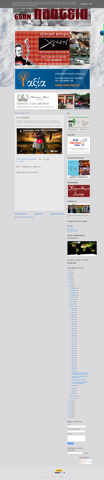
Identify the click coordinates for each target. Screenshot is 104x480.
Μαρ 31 (74, 310)
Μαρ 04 (74, 371)
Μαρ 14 (74, 348)
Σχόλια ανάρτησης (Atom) (27, 217)
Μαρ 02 (74, 390)
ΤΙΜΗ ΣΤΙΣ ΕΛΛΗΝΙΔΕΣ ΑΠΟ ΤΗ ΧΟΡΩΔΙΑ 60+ (79, 377)
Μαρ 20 (74, 335)
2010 (70, 417)
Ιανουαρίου (73, 398)
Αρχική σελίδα (38, 214)
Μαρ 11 (73, 355)
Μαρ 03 (74, 388)
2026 (70, 270)
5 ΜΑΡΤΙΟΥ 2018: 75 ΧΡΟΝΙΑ (78, 380)
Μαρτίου (72, 308)
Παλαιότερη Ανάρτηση (57, 214)
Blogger (61, 476)
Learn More (83, 4)
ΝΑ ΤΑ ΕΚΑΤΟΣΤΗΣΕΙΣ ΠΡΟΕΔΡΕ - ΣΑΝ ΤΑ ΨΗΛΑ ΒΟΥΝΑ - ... (80, 383)
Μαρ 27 (74, 319)
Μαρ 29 (74, 315)
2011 (70, 414)
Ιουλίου (72, 299)
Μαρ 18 (74, 339)
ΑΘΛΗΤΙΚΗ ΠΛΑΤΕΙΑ (72, 230)
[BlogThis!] (44, 159)
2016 (70, 403)
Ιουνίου (72, 301)
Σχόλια (83, 463)
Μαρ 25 (74, 323)
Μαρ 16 (74, 344)
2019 (70, 284)
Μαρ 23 (74, 328)
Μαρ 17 (74, 342)
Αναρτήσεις (84, 460)
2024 (70, 272)
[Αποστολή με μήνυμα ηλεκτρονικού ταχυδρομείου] (43, 159)
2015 (70, 405)
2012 (70, 412)
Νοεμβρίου (73, 290)
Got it (91, 4)
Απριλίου (72, 306)
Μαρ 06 (74, 366)
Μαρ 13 (74, 350)
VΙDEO (22, 161)
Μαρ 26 (74, 321)
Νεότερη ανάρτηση (21, 214)
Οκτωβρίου (73, 292)
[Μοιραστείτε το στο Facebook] (47, 159)
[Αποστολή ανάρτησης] (40, 159)
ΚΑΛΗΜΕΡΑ (74, 385)
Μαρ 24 (74, 326)
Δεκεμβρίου (73, 288)
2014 (70, 408)
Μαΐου (72, 304)
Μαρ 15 (74, 346)
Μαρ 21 (74, 333)
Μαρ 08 (74, 362)
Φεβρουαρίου (73, 396)
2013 (70, 410)
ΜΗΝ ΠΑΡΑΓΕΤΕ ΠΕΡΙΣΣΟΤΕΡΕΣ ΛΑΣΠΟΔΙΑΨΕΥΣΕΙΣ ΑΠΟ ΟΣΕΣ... (80, 373)
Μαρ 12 (74, 353)
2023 (70, 275)
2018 (70, 286)
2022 (70, 277)
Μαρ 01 (74, 393)
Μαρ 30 (74, 312)
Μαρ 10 (74, 357)
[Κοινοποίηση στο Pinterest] (49, 159)
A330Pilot (53, 476)
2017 (70, 401)
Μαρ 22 (74, 330)
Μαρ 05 (74, 368)
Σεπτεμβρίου (73, 295)
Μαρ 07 (74, 364)
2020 (70, 282)
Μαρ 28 (74, 317)
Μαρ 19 (74, 337)
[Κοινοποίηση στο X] (46, 159)
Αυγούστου (73, 297)
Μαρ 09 (74, 360)
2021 (70, 279)
